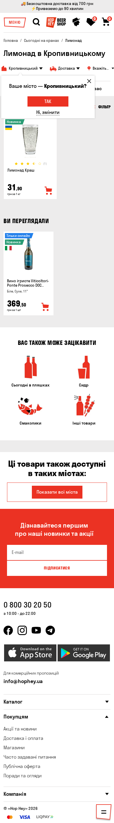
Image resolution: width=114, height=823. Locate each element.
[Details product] (30, 139)
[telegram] (50, 630)
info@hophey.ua (23, 681)
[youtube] (36, 630)
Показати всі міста (57, 492)
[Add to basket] (45, 307)
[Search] (36, 22)
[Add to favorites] (48, 191)
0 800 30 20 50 (27, 605)
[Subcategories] (104, 813)
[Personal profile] (76, 22)
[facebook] (8, 630)
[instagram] (22, 630)
